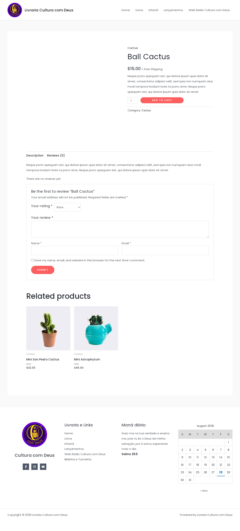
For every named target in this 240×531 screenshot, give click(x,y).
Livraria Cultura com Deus (49, 10)
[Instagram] (34, 467)
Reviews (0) (56, 155)
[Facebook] (26, 467)
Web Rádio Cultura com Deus (209, 10)
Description (35, 155)
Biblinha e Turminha (77, 459)
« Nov (204, 491)
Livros (139, 10)
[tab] (35, 155)
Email (126, 243)
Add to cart (162, 100)
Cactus (133, 48)
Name (36, 243)
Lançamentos (173, 10)
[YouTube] (43, 467)
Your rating (41, 206)
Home (126, 10)
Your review (42, 217)
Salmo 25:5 (130, 454)
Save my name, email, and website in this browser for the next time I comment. (89, 260)
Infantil (153, 10)
